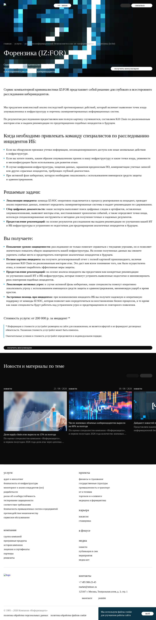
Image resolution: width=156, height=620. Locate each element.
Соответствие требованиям (17, 504)
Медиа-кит (84, 559)
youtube (102, 598)
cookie (128, 612)
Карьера (84, 510)
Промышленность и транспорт (94, 487)
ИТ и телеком (85, 492)
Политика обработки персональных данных (26, 615)
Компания (10, 530)
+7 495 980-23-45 (87, 582)
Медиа (83, 540)
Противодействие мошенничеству (21, 513)
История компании (13, 545)
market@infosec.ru (88, 587)
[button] (146, 375)
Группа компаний (13, 536)
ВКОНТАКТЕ (87, 598)
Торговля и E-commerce (90, 496)
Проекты (84, 472)
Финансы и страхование (91, 479)
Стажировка (85, 521)
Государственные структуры (93, 483)
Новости (83, 547)
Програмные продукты (15, 540)
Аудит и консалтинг (13, 479)
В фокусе (84, 530)
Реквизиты (9, 558)
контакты (85, 575)
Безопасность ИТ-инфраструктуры (21, 483)
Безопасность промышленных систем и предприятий (31, 509)
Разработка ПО (11, 492)
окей (147, 613)
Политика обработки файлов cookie (68, 615)
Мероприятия (85, 555)
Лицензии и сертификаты (16, 549)
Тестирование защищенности (18, 500)
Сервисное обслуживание (16, 517)
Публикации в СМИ (88, 551)
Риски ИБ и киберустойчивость (19, 496)
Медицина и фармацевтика (92, 500)
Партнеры (9, 553)
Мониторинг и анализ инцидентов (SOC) (24, 487)
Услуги (8, 472)
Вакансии (84, 516)
